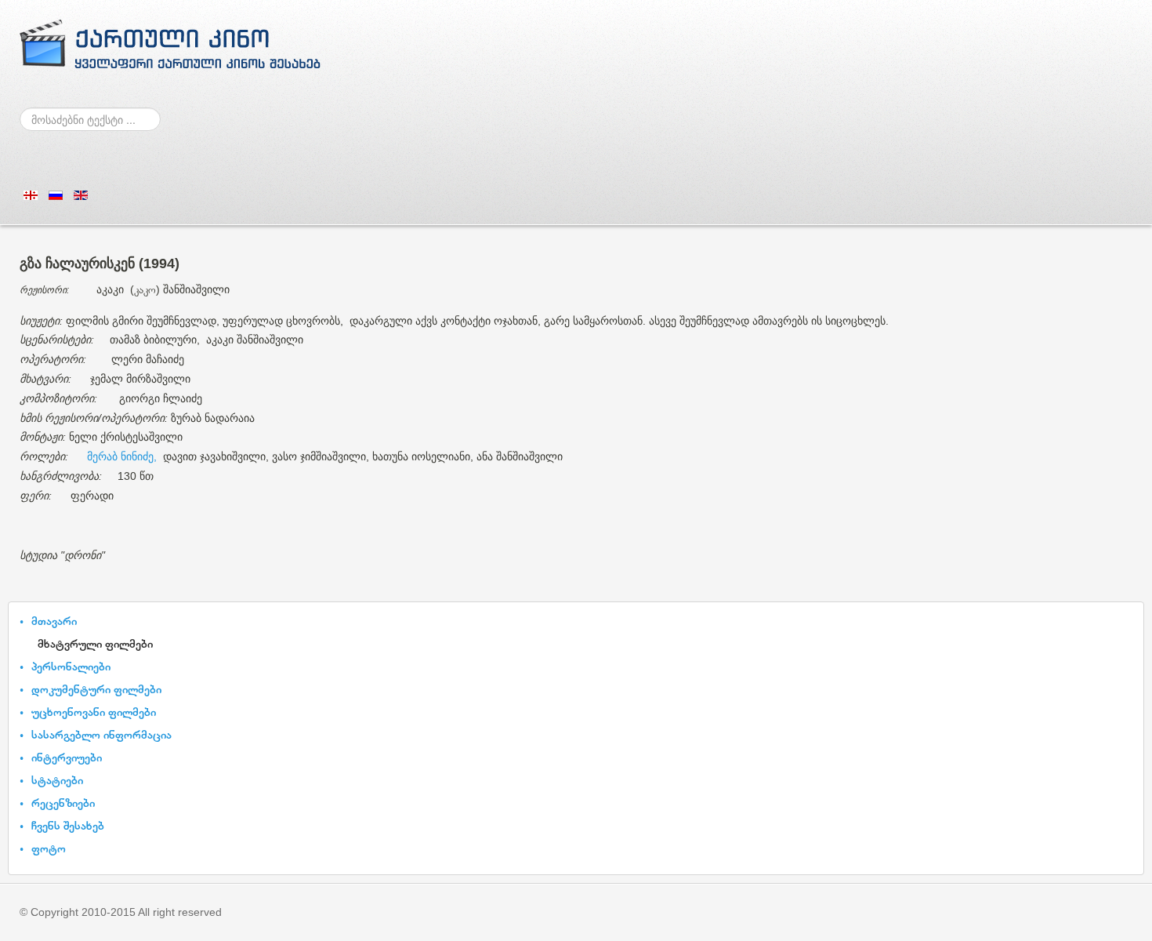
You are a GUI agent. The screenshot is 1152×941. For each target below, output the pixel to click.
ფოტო (48, 848)
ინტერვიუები (66, 757)
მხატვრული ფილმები (95, 643)
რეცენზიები (63, 802)
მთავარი (54, 620)
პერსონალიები (70, 666)
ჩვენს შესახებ (67, 825)
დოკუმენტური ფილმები (96, 689)
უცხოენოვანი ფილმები (93, 711)
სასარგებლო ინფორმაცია (101, 734)
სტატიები (57, 780)
